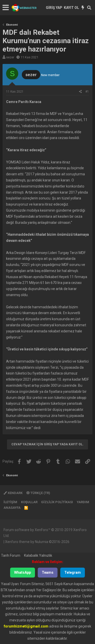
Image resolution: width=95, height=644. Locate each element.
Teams (47, 572)
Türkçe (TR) (40, 493)
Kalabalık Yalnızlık (38, 555)
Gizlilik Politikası (57, 502)
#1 (87, 91)
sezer (10, 57)
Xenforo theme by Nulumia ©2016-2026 (37, 542)
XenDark (15, 493)
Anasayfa (12, 508)
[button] (6, 8)
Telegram (72, 572)
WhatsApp (22, 572)
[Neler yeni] (83, 7)
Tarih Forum (10, 555)
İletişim (10, 502)
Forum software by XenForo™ (45, 533)
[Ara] (89, 7)
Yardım (83, 502)
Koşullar (29, 502)
